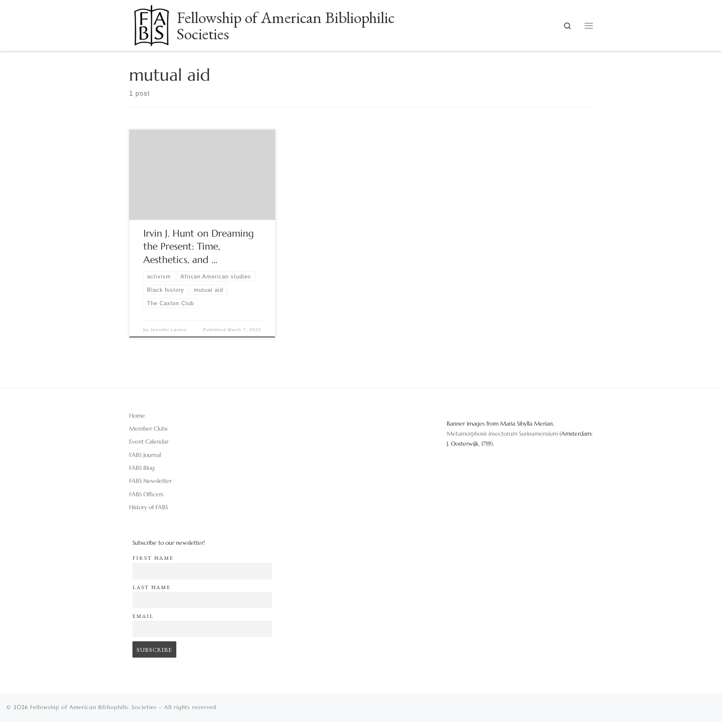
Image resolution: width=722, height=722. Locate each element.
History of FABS (148, 507)
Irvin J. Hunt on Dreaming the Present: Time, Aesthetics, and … (198, 246)
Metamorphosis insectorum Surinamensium (503, 433)
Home (137, 415)
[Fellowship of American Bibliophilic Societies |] (151, 22)
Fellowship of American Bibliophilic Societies (93, 707)
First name (152, 557)
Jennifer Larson (168, 329)
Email (143, 616)
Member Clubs (148, 428)
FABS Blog (142, 468)
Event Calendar (148, 441)
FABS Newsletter (150, 481)
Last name (151, 587)
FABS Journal (145, 455)
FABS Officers (146, 494)
